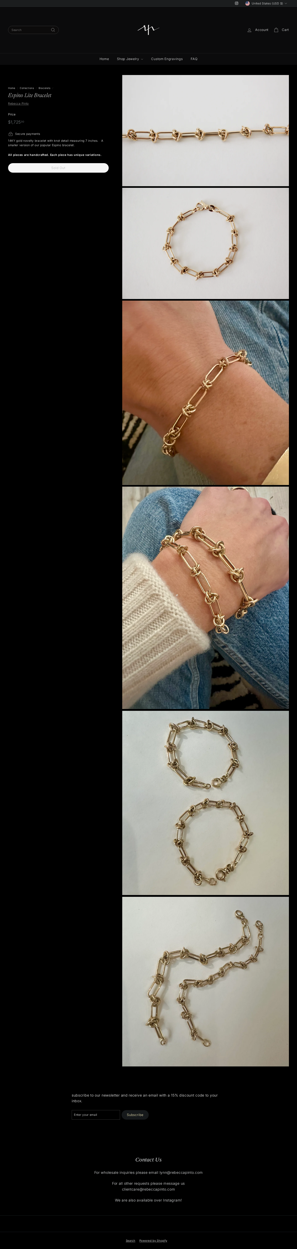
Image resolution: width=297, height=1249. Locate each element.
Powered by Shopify (153, 1240)
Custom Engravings (167, 59)
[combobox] (33, 30)
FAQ (194, 59)
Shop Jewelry (128, 59)
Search (130, 1240)
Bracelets (45, 88)
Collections (27, 88)
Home (104, 59)
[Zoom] (205, 130)
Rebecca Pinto (18, 103)
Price (12, 114)
